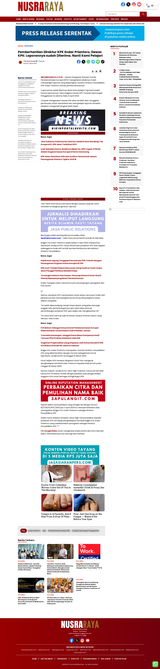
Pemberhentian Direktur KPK (59, 531)
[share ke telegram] (93, 63)
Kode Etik (75, 659)
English (124, 19)
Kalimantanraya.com (101, 650)
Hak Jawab (105, 659)
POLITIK (49, 19)
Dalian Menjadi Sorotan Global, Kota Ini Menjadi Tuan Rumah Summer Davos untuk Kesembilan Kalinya (129, 102)
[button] (92, 71)
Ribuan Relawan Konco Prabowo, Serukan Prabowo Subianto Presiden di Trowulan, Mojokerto (128, 162)
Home (18, 19)
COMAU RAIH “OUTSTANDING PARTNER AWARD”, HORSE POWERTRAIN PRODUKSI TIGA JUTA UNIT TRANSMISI (130, 74)
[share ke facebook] (79, 63)
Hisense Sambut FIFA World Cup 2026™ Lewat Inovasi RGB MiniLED (129, 149)
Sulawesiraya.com (117, 650)
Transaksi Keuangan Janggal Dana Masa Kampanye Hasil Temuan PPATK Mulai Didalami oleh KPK (70, 336)
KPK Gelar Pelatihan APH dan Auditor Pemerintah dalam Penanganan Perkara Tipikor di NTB (69, 158)
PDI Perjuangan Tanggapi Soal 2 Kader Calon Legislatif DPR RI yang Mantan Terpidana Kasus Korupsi (130, 177)
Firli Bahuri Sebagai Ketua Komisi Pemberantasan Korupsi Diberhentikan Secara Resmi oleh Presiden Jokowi (70, 329)
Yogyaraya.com (72, 650)
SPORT (91, 19)
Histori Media (47, 659)
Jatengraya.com (58, 650)
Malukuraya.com (132, 650)
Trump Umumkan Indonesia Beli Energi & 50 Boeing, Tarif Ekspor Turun (63, 24)
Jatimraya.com (85, 650)
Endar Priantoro (34, 531)
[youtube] (139, 6)
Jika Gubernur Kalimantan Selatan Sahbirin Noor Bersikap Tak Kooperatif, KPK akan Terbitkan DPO (72, 143)
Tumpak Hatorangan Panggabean (85, 531)
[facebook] (123, 6)
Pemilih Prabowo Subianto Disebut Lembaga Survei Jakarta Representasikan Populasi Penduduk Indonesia (130, 117)
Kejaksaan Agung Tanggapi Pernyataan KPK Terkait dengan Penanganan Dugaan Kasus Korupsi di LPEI (71, 262)
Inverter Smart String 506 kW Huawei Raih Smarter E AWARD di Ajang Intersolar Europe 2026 (130, 88)
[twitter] (128, 6)
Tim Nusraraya (29, 61)
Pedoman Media (90, 659)
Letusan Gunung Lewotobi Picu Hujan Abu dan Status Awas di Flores (123, 24)
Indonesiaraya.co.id (29, 650)
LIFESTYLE (68, 19)
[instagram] (134, 6)
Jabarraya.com (44, 650)
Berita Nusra (28, 19)
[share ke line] (98, 63)
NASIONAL (40, 19)
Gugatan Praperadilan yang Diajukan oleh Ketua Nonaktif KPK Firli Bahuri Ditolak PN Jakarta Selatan (72, 344)
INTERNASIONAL (102, 19)
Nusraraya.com (80, 652)
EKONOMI (58, 19)
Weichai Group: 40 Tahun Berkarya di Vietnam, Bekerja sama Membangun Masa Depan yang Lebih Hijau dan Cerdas (130, 58)
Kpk (44, 531)
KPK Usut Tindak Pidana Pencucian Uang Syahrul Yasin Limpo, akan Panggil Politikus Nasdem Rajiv (71, 269)
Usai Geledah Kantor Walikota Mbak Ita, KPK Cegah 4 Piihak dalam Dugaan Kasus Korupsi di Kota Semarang (70, 150)
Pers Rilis (115, 19)
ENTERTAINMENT (80, 19)
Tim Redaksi (62, 659)
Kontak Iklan (120, 659)
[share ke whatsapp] (88, 63)
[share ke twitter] (84, 63)
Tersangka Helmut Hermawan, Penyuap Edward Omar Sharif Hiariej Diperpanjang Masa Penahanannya (71, 277)
